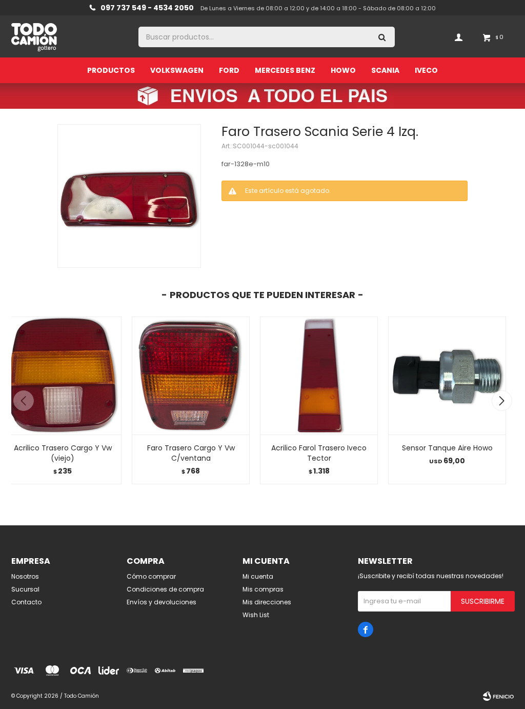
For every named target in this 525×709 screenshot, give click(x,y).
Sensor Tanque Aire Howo (447, 448)
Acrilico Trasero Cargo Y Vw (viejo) (63, 453)
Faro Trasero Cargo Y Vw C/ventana (191, 453)
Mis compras (263, 589)
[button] (502, 400)
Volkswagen (177, 70)
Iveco (426, 70)
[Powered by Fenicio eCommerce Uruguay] (498, 696)
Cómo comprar (151, 576)
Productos (111, 70)
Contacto (26, 602)
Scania (385, 70)
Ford (229, 70)
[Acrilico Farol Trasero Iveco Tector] (319, 376)
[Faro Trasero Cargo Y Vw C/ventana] (191, 376)
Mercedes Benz (285, 70)
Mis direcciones (267, 602)
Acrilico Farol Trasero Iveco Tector (319, 453)
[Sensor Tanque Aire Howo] (447, 376)
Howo (343, 70)
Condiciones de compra (165, 589)
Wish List (256, 614)
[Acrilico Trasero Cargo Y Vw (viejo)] (63, 376)
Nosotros (25, 576)
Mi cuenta (258, 576)
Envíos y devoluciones (161, 602)
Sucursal (25, 589)
